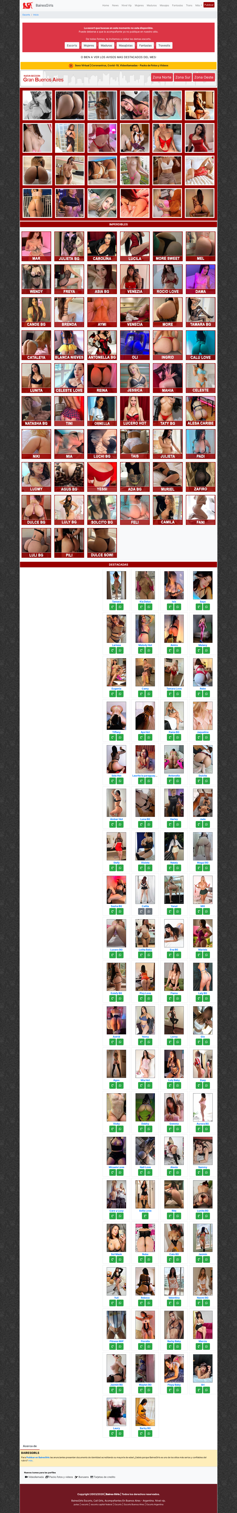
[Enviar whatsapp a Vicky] (120, 1129)
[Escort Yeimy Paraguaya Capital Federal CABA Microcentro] (145, 1019)
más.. (30, 1460)
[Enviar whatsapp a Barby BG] (148, 1433)
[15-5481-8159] (112, 911)
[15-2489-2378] (112, 650)
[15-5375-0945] (199, 1346)
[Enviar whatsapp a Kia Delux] (148, 607)
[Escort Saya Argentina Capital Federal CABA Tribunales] (203, 584)
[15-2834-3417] (199, 955)
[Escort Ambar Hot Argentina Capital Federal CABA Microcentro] (116, 801)
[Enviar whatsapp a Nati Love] (148, 1172)
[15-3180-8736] (112, 607)
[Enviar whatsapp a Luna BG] (148, 824)
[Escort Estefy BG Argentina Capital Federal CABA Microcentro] (116, 976)
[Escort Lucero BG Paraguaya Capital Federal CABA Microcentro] (116, 932)
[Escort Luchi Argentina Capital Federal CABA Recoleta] (167, 137)
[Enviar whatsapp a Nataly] (177, 868)
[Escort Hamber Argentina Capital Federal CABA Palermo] (70, 202)
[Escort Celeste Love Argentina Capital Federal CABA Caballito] (69, 378)
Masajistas (126, 45)
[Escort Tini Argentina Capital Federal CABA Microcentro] (69, 410)
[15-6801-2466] (112, 998)
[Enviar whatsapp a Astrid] (120, 1042)
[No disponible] (141, 911)
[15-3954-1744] (141, 868)
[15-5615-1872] (199, 650)
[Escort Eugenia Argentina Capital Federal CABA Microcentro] (116, 671)
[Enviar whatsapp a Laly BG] (206, 998)
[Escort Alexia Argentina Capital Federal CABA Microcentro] (174, 1150)
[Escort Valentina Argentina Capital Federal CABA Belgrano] (174, 1280)
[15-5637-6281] (112, 1085)
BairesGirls (44, 5)
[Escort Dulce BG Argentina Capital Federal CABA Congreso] (36, 509)
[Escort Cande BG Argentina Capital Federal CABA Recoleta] (36, 312)
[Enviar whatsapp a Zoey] (206, 1085)
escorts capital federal (101, 1504)
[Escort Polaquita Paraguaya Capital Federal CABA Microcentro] (135, 170)
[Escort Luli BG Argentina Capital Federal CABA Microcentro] (36, 542)
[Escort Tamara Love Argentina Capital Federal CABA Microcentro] (174, 671)
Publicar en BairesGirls (38, 1457)
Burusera (84, 1476)
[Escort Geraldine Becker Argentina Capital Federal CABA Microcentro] (167, 202)
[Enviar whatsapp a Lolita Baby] (148, 955)
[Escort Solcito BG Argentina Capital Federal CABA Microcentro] (102, 509)
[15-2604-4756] (170, 650)
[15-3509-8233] (199, 868)
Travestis (164, 45)
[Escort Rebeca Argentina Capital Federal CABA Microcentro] (145, 1280)
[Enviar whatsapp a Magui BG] (206, 868)
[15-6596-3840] (170, 1129)
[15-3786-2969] (141, 607)
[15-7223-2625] (199, 824)
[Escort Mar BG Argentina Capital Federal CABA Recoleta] (199, 105)
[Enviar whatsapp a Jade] (206, 824)
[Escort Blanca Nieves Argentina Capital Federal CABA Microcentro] (69, 345)
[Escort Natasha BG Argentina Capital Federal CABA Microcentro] (36, 410)
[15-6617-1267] (141, 998)
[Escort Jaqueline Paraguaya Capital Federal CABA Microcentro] (203, 714)
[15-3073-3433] (112, 868)
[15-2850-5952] (145, 1216)
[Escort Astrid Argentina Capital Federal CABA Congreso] (116, 1019)
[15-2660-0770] (170, 1042)
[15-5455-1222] (199, 781)
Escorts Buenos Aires (134, 1504)
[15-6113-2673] (141, 1433)
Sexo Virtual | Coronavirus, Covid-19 (121, 65)
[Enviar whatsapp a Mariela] (206, 955)
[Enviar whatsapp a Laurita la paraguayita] (148, 781)
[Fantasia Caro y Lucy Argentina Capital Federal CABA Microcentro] (116, 1193)
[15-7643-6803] (112, 1042)
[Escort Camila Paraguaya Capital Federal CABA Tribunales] (167, 509)
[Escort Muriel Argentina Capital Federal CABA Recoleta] (167, 476)
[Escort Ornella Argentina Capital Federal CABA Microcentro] (102, 410)
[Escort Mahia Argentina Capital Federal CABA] (167, 378)
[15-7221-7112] (141, 1390)
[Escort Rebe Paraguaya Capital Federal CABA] (203, 671)
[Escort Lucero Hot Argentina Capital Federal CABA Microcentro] (135, 410)
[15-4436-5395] (199, 737)
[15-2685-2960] (112, 955)
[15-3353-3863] (141, 824)
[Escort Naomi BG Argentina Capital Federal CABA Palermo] (203, 1280)
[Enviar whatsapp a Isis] (177, 607)
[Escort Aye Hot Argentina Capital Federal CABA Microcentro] (145, 714)
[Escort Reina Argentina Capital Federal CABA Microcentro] (102, 378)
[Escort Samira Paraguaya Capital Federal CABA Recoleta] (102, 170)
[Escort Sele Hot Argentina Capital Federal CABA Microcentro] (116, 758)
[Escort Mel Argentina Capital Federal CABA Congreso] (200, 246)
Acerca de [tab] (30, 1446)
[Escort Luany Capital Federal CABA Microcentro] (37, 170)
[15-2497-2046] (112, 737)
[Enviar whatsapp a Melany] (206, 650)
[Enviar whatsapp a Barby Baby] (177, 1346)
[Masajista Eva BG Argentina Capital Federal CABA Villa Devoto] (174, 932)
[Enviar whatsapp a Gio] (206, 1042)
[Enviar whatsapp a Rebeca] (148, 1303)
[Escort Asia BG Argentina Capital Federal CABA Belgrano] (102, 279)
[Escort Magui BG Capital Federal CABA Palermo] (203, 845)
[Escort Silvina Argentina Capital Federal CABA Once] (167, 312)
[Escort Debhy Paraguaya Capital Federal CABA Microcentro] (145, 1106)
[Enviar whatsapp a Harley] (177, 824)
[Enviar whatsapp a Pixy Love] (148, 998)
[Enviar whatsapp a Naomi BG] (206, 1303)
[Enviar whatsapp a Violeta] (148, 868)
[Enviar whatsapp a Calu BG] (177, 1259)
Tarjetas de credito (104, 1476)
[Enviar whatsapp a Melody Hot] (148, 650)
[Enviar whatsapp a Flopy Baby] (177, 1390)
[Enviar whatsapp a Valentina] (177, 1303)
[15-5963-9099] (170, 1259)
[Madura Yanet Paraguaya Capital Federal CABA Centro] (174, 889)
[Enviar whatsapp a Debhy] (148, 1129)
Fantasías (177, 5)
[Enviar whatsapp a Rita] (177, 1216)
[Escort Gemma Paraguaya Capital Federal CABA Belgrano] (174, 1106)
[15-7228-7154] (199, 1085)
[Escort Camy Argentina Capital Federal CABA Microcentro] (145, 671)
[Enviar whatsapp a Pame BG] (177, 737)
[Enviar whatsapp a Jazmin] (206, 1259)
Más (197, 5)
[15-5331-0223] (199, 998)
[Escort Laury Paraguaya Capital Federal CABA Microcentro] (116, 1411)
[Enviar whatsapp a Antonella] (177, 781)
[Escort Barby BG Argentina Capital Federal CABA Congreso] (145, 1411)
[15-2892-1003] (141, 1042)
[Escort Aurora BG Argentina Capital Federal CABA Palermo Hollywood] (203, 1106)
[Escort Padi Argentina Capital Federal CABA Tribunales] (200, 444)
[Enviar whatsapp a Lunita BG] (206, 1216)
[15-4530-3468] (141, 781)
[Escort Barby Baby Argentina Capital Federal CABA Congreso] (174, 1324)
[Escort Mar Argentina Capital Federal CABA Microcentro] (36, 246)
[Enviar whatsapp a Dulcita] (206, 781)
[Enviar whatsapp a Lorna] (177, 1042)
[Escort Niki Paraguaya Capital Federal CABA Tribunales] (36, 444)
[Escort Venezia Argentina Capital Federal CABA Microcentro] (135, 279)
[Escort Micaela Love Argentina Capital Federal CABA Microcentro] (116, 1150)
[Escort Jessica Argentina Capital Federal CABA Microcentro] (135, 378)
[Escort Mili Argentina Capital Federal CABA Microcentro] (203, 889)
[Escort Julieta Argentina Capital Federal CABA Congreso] (167, 444)
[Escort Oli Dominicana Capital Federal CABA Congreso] (135, 345)
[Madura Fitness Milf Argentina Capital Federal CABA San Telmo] (116, 1324)
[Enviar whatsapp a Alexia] (177, 1172)
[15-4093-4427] (170, 737)
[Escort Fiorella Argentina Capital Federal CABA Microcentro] (145, 1324)
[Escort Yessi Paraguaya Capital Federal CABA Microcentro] (102, 476)
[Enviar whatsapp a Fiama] (177, 998)
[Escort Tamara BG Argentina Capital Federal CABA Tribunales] (200, 312)
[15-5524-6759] (112, 1390)
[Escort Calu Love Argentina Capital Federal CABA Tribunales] (200, 345)
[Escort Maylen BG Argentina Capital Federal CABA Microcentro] (145, 1367)
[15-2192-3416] (170, 824)
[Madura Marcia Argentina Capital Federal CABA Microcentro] (203, 1324)
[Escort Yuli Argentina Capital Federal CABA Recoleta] (116, 1280)
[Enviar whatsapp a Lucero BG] (120, 955)
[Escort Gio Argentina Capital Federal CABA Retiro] (203, 1019)
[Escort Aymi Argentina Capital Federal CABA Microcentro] (102, 312)
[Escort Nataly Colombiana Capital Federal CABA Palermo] (174, 845)
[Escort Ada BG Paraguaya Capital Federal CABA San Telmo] (135, 476)
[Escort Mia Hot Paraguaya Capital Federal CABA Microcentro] (145, 1063)
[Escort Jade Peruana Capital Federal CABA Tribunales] (203, 801)
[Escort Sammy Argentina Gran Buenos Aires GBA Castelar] (203, 1150)
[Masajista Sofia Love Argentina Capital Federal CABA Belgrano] (145, 1193)
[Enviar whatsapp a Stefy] (120, 868)
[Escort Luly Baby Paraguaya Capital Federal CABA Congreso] (174, 1063)
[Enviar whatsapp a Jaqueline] (206, 737)
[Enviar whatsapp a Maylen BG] (148, 1390)
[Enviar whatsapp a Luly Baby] (177, 1085)
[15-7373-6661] (112, 1346)
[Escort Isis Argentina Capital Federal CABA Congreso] (174, 584)
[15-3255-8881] (170, 1172)
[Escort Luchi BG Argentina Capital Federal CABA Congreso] (102, 444)
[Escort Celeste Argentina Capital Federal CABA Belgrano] (200, 378)
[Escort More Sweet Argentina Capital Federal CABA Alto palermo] (167, 246)
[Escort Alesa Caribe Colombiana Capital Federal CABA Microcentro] (200, 410)
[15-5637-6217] (199, 607)
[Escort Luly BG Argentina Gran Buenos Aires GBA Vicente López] (69, 509)
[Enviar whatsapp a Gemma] (177, 1129)
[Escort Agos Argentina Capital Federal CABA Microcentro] (116, 1063)
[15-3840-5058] (199, 1172)
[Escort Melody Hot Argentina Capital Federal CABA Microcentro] (145, 627)
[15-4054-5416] (141, 1085)
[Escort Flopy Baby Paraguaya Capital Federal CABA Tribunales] (174, 1367)
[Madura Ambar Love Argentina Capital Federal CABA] (167, 105)
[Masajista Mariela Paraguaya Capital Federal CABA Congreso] (203, 932)
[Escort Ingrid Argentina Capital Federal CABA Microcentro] (167, 345)
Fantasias (145, 45)
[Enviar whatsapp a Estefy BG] (120, 998)
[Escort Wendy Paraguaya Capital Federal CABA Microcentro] (36, 279)
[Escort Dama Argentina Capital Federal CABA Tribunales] (200, 279)
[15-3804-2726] (199, 1303)
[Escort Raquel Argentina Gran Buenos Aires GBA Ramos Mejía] (37, 105)
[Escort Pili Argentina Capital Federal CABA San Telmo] (69, 542)
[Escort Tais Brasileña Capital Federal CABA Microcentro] (135, 444)
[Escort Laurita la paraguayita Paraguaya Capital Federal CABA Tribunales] (145, 758)
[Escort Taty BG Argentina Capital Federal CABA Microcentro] (167, 410)
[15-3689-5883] (112, 1259)
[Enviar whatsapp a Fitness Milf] (120, 1346)
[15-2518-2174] (141, 1172)
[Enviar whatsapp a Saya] (206, 607)
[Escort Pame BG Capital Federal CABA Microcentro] (174, 714)
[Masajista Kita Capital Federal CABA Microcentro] (70, 137)
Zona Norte (162, 77)
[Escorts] (28, 5)
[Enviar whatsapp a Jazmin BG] (120, 1390)
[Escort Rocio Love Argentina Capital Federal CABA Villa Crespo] (167, 279)
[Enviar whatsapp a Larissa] (120, 650)
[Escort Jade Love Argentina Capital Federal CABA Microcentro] (135, 202)
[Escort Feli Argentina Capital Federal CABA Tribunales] (135, 509)
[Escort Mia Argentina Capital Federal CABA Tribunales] (69, 444)
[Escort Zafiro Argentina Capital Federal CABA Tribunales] (200, 476)
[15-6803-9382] (112, 694)
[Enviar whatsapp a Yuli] (120, 1303)
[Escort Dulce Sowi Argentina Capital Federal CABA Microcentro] (102, 542)
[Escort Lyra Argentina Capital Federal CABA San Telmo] (37, 202)
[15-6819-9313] (112, 1303)
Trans (189, 5)
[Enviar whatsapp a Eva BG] (177, 955)
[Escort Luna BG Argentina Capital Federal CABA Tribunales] (145, 801)
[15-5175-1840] (112, 781)
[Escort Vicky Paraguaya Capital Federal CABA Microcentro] (116, 1106)
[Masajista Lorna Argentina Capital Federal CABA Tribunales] (174, 1019)
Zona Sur (182, 77)
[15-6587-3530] (170, 911)
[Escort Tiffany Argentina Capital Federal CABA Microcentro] (116, 714)
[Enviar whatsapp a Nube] (148, 1259)
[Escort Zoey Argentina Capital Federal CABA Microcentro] (203, 1063)
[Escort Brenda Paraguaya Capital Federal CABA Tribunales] (69, 312)
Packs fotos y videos (61, 1476)
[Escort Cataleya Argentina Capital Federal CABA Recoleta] (36, 345)
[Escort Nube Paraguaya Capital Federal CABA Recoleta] (145, 1237)
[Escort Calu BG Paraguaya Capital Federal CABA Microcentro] (174, 1237)
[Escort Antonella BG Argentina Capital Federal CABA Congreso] (102, 345)
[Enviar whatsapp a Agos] (120, 1085)
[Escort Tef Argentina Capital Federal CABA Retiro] (102, 202)
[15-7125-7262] (170, 998)
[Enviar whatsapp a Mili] (206, 911)
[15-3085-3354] (112, 1172)
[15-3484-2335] (199, 1042)
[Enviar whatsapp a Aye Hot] (148, 737)
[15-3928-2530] (141, 955)
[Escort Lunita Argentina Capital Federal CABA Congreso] (36, 378)
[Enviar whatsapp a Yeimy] (148, 1042)
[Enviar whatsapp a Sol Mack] (120, 1259)
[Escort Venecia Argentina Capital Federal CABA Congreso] (135, 312)
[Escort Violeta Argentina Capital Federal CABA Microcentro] (145, 845)
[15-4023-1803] (112, 1216)
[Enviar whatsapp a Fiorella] (148, 1346)
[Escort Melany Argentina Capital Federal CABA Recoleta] (203, 627)
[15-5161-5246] (170, 868)
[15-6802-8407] (112, 1129)
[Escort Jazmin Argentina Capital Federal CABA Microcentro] (203, 1237)
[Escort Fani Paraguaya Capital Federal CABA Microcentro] (200, 509)
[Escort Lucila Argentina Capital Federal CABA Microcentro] (135, 246)
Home (105, 5)
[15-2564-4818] (141, 694)
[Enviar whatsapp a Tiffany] (120, 737)
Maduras (152, 5)
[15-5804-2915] (141, 650)
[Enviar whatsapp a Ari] (206, 1390)
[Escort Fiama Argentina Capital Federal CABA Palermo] (174, 976)
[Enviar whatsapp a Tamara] (120, 607)
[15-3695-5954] (199, 911)
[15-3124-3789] (112, 1433)
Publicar (209, 4)
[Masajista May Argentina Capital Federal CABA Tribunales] (199, 137)
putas (76, 1504)
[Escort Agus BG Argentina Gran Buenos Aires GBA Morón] (69, 476)
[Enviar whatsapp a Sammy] (206, 1172)
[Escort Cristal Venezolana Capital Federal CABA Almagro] (199, 170)
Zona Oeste (203, 77)
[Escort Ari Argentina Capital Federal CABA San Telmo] (203, 1367)
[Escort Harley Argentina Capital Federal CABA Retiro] (174, 801)
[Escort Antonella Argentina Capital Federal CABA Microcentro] (174, 758)
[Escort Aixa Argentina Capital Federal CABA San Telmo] (135, 105)
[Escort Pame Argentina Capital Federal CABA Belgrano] (102, 105)
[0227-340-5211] (170, 694)
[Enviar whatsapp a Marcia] (206, 1346)
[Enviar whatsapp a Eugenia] (120, 694)
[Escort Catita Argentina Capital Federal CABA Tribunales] (145, 889)
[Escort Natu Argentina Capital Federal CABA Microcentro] (70, 170)
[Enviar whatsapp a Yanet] (177, 911)
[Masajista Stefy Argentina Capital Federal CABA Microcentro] (116, 845)
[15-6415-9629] (141, 1259)
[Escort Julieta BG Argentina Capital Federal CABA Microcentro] (69, 246)
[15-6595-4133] (199, 1390)
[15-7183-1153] (170, 955)
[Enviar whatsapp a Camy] (148, 694)
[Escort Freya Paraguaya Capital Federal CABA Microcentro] (69, 279)
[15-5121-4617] (141, 737)
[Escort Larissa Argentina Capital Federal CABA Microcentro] (116, 627)
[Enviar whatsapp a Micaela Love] (120, 1172)
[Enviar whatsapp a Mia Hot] (148, 1085)
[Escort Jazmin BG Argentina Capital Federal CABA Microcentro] (116, 1367)
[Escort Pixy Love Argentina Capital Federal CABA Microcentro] (145, 976)
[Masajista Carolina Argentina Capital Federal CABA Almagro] (102, 246)
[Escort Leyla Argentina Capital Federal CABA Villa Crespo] (199, 202)
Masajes (164, 5)
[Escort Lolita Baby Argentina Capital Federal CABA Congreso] (145, 932)
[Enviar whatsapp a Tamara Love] (177, 694)
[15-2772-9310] (170, 607)
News (115, 5)
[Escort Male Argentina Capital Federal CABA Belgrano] (167, 170)
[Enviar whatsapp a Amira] (177, 650)
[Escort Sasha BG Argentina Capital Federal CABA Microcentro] (116, 889)
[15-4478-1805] (170, 1216)
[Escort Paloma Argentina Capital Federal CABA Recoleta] (70, 105)
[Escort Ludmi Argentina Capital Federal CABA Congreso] (36, 476)
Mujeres (139, 5)
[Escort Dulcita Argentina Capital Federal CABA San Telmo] (203, 758)
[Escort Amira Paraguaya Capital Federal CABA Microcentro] (174, 627)
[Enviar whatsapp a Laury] (120, 1433)
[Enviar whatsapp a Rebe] (206, 694)
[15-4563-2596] (199, 694)
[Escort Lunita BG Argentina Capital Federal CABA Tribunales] (203, 1193)
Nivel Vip (127, 5)
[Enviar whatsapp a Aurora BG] (206, 1129)
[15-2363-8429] (170, 781)
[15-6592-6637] (112, 824)
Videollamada (36, 1476)
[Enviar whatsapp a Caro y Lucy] (120, 1216)
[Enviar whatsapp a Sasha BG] (120, 911)
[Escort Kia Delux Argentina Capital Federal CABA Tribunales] (145, 584)
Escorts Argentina (154, 1504)
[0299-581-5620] (199, 1129)
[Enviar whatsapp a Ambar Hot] (120, 824)
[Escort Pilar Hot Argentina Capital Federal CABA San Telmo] (102, 137)
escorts (84, 1504)
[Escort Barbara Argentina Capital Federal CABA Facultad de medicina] (37, 137)
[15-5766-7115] (141, 1129)
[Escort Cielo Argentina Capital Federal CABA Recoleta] (135, 137)
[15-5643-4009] (199, 1259)
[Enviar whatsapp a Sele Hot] (120, 781)
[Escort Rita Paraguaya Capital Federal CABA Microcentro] (174, 1193)
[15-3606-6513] (141, 1346)
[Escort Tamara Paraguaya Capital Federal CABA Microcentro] (116, 584)
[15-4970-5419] (170, 1390)
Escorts (72, 45)
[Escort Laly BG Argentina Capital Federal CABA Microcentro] (203, 976)
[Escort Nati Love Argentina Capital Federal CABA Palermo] (145, 1150)
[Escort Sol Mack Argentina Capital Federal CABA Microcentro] (116, 1237)
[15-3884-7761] (170, 1303)
